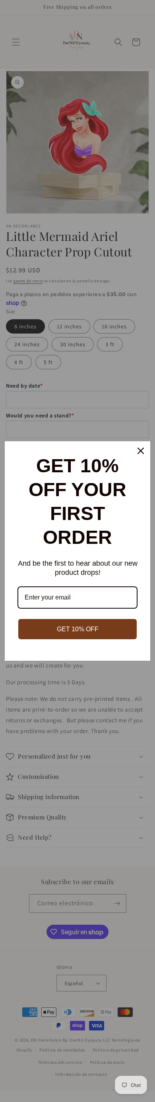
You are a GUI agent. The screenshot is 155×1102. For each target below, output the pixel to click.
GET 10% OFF (78, 629)
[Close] (140, 450)
